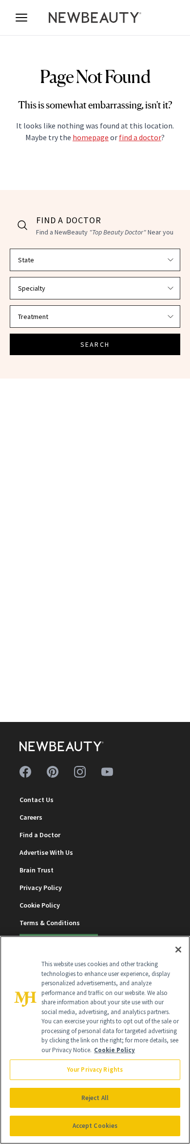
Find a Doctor (39, 834)
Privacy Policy (40, 887)
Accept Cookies (95, 1126)
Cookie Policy (39, 905)
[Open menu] (21, 17)
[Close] (178, 949)
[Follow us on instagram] (80, 772)
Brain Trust (36, 870)
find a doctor (140, 137)
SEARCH (95, 344)
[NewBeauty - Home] (95, 17)
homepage (91, 137)
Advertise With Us (46, 852)
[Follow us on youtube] (107, 772)
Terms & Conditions (49, 922)
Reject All (95, 1098)
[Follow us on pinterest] (52, 772)
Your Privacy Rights (95, 1069)
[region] (95, 1040)
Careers (30, 817)
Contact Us (36, 799)
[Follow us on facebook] (25, 772)
